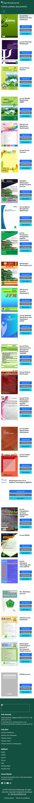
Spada (3, 752)
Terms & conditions (23, 798)
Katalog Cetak (5, 769)
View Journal (26, 27)
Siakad (3, 755)
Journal (3, 757)
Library (3, 760)
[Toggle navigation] (3, 11)
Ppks (2, 763)
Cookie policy (9, 798)
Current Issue (25, 30)
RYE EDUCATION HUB (18, 794)
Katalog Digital (5, 766)
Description (25, 33)
